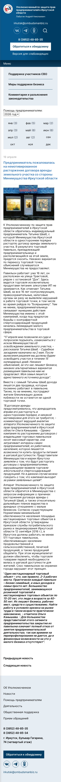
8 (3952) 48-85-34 (15, 732)
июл (13, 137)
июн (48, 130)
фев (30, 123)
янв (12, 123)
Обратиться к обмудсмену (30, 46)
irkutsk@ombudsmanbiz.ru (31, 23)
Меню (7, 63)
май (30, 130)
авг (30, 137)
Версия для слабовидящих (30, 53)
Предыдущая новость (18, 658)
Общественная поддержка (21, 712)
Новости (9, 693)
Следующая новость (17, 665)
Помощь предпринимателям (22, 700)
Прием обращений (15, 718)
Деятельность (12, 706)
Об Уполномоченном (17, 687)
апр (12, 130)
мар (48, 123)
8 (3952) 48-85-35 (30, 39)
